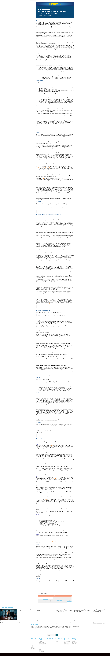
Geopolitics (32, 641)
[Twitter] (65, 635)
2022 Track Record (41, 647)
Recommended (33, 647)
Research (45, 0)
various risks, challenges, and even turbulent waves (52, 303)
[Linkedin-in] (69, 635)
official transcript (55, 464)
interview (40, 461)
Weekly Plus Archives (33, 648)
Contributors (32, 645)
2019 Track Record (41, 650)
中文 (73, 0)
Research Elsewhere (74, 642)
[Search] (57, 635)
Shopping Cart (57, 641)
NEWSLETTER (55, 4)
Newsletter (45, 15)
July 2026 (55, 595)
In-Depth (32, 646)
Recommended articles (6, 607)
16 (59, 600)
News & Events (74, 638)
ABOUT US (63, 0)
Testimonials (34, 624)
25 (69, 601)
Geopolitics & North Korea (42, 643)
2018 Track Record (41, 651)
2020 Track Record (41, 649)
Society (32, 644)
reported (45, 499)
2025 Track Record (41, 645)
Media (60, 0)
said (52, 445)
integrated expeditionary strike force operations (59, 541)
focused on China (60, 505)
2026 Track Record (41, 644)
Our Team (48, 641)
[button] (38, 9)
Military (32, 643)
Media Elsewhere (74, 643)
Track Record (50, 0)
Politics (32, 640)
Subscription (49, 15)
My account (56, 640)
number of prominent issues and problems (45, 167)
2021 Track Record (41, 648)
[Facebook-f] (67, 635)
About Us (50, 638)
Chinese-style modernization (41, 374)
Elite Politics (40, 641)
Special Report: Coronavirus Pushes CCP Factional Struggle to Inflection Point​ (67, 642)
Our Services (48, 640)
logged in (41, 587)
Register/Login (68, 0)
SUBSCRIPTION (55, 0)
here (53, 478)
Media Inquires (73, 641)
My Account (58, 638)
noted (43, 178)
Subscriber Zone (67, 638)
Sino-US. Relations (41, 642)
